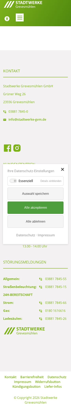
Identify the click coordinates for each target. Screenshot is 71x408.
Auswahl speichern (35, 193)
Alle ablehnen (35, 221)
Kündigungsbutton (26, 386)
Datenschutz (25, 235)
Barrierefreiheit (32, 377)
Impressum (46, 235)
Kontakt (10, 377)
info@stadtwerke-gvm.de (27, 119)
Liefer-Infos (53, 386)
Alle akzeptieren (35, 207)
